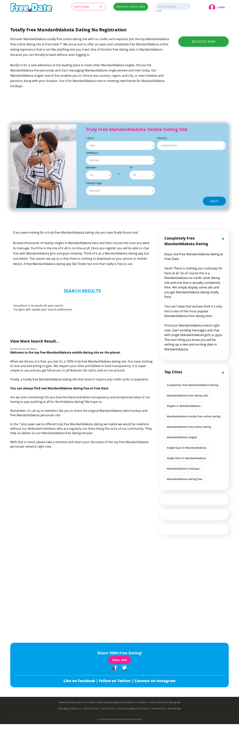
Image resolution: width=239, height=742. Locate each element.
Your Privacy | (108, 708)
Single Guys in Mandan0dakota (186, 447)
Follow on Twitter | (117, 680)
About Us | (77, 708)
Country (162, 138)
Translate (173, 11)
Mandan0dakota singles (182, 437)
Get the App (174, 708)
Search (214, 201)
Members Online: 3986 (131, 6)
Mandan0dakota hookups (183, 468)
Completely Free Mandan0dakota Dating (192, 385)
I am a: (90, 138)
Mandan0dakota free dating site (187, 395)
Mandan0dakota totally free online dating (193, 416)
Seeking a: (92, 152)
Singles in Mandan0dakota (184, 406)
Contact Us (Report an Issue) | (133, 708)
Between (91, 167)
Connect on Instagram (155, 680)
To (130, 167)
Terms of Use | (91, 708)
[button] (217, 7)
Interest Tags (94, 183)
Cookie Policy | (159, 708)
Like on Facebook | (81, 680)
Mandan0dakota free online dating (189, 427)
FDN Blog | (64, 708)
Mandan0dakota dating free (184, 479)
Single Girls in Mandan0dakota (186, 458)
